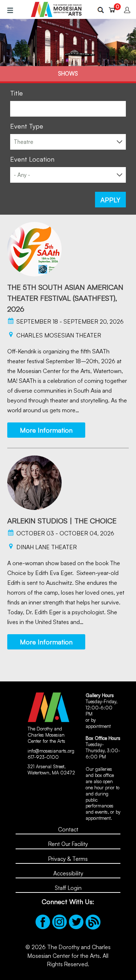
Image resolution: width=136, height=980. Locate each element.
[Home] (56, 9)
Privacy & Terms (68, 858)
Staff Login (68, 887)
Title (16, 93)
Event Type (26, 126)
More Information (46, 430)
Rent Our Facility (68, 843)
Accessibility (68, 873)
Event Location (32, 159)
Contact (68, 829)
